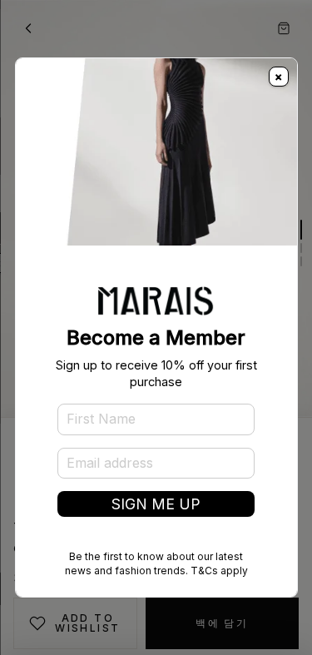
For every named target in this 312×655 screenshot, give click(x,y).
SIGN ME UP (156, 504)
